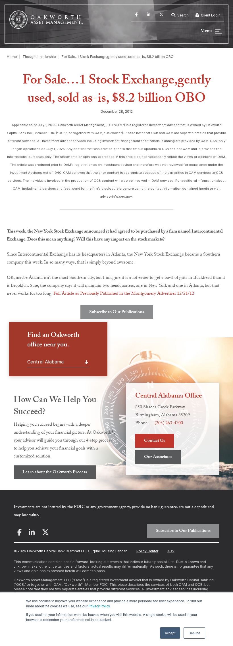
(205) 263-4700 (169, 423)
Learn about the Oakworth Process (54, 472)
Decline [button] (194, 632)
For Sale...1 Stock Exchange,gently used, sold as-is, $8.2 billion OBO (118, 57)
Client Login (210, 15)
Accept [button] (170, 632)
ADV (170, 551)
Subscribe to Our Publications (116, 312)
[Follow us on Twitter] (161, 15)
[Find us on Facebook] (136, 15)
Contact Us (154, 441)
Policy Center (147, 551)
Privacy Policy (99, 605)
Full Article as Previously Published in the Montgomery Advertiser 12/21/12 (123, 294)
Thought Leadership (39, 57)
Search (182, 15)
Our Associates (158, 457)
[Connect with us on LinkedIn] (149, 15)
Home (12, 57)
